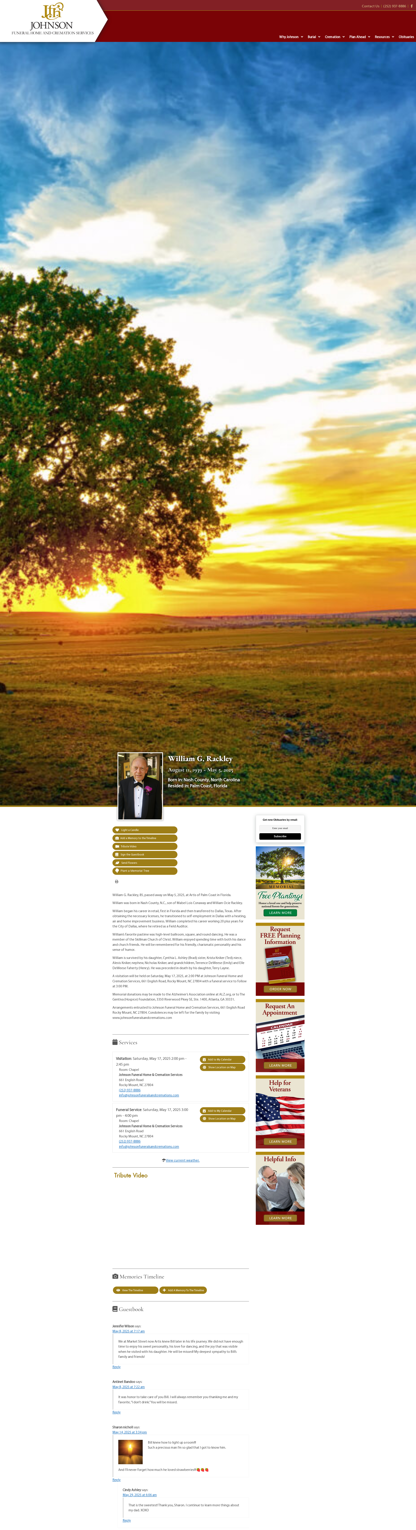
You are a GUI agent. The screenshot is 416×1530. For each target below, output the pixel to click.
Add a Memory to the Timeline (138, 838)
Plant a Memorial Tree (135, 870)
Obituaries (406, 37)
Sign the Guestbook (132, 854)
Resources (382, 37)
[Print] (116, 881)
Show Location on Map (222, 1067)
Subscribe (280, 836)
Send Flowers (129, 862)
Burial (312, 37)
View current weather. (183, 1160)
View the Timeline (132, 1290)
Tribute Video (128, 846)
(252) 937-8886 (130, 1090)
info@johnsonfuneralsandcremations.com (149, 1095)
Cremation (332, 37)
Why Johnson (289, 37)
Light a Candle (130, 830)
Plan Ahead (357, 37)
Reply (116, 1367)
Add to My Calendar (219, 1059)
